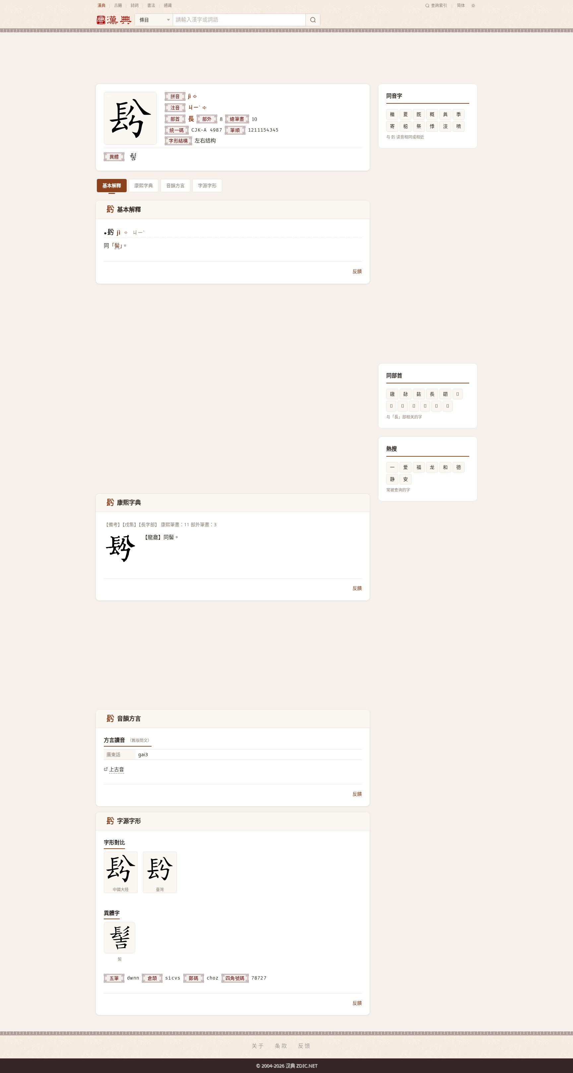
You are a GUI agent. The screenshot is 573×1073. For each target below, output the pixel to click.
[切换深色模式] (473, 5)
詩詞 (135, 5)
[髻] (133, 157)
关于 (258, 1045)
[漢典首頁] (114, 20)
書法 (151, 5)
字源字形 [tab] (207, 185)
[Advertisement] (286, 53)
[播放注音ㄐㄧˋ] (205, 107)
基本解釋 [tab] (111, 185)
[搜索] (312, 20)
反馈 (304, 1045)
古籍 (118, 5)
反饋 (357, 271)
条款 (281, 1045)
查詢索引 (439, 5)
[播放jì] (195, 96)
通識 (168, 5)
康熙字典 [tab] (143, 185)
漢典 (101, 5)
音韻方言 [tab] (175, 185)
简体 (461, 5)
